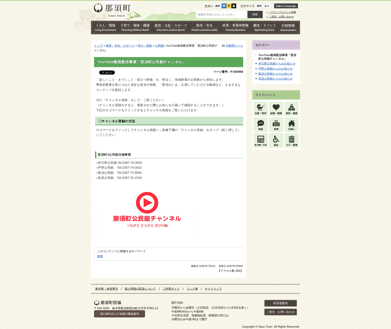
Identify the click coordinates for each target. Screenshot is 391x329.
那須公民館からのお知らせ (275, 73)
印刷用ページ (234, 45)
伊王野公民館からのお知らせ (276, 63)
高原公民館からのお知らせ (275, 78)
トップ (98, 45)
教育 (100, 256)
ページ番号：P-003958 (228, 71)
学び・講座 (145, 45)
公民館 (159, 45)
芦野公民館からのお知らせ (275, 68)
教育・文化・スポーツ (120, 45)
